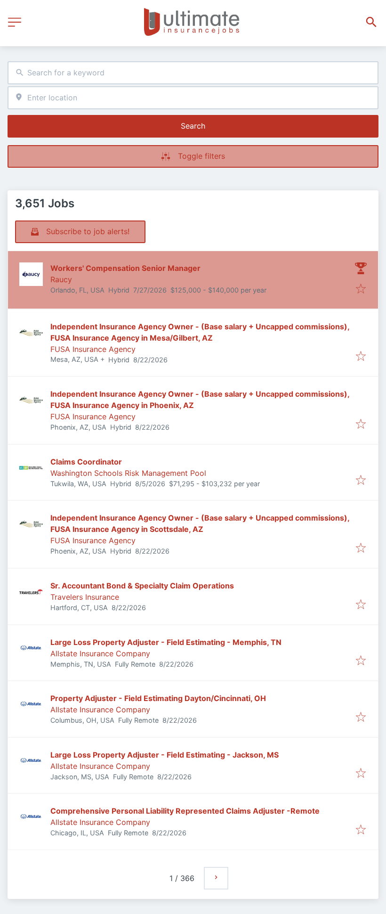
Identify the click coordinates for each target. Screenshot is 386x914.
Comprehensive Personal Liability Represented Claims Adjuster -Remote (185, 811)
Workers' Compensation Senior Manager (125, 268)
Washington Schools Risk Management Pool (128, 473)
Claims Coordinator (86, 461)
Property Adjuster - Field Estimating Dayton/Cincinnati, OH (158, 698)
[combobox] (193, 72)
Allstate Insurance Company (100, 653)
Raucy (61, 279)
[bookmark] (361, 289)
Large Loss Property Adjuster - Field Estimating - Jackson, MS (164, 754)
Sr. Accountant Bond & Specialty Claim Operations (142, 585)
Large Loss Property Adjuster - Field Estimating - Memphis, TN (165, 642)
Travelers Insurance (84, 597)
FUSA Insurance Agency (93, 349)
